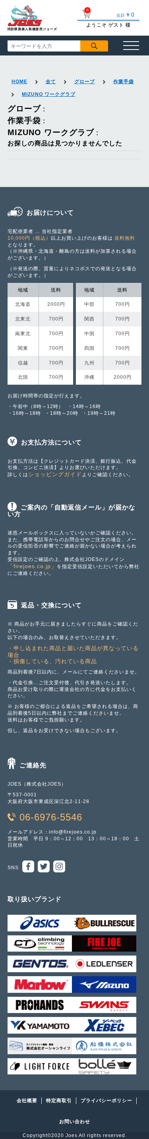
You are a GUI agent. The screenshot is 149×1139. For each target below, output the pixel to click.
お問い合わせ (74, 1121)
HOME (19, 81)
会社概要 (27, 1100)
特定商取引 (59, 1100)
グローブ (84, 81)
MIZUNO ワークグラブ (48, 94)
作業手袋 (123, 81)
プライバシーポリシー (106, 1100)
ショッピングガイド (55, 474)
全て (51, 81)
